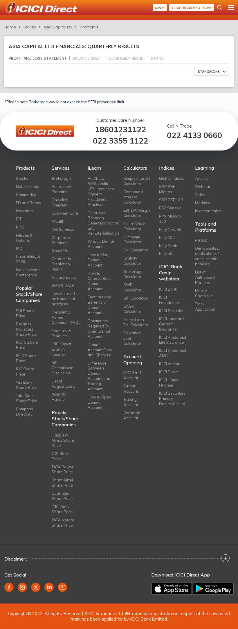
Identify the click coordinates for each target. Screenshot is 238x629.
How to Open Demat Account (99, 402)
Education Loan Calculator (132, 338)
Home (10, 27)
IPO (19, 248)
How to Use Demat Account (98, 259)
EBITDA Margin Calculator (136, 213)
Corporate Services (61, 240)
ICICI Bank (168, 289)
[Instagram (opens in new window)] (22, 587)
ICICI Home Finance (168, 382)
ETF (19, 219)
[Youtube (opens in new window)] (62, 587)
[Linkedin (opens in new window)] (49, 587)
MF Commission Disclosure (62, 367)
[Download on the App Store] (171, 589)
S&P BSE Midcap (167, 189)
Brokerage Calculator (133, 274)
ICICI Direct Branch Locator (61, 349)
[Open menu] (231, 7)
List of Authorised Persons (205, 277)
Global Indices (171, 178)
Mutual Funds (27, 186)
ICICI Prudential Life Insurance (172, 340)
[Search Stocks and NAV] (219, 7)
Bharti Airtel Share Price (62, 482)
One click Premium (60, 202)
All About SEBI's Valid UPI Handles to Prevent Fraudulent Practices (101, 191)
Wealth (58, 221)
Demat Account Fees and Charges (100, 349)
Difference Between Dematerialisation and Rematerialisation (101, 223)
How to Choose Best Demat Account (99, 281)
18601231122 (120, 129)
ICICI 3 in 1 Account (132, 375)
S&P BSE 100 (171, 199)
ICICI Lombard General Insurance (171, 323)
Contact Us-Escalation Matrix (62, 263)
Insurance (25, 211)
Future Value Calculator (134, 226)
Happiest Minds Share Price (63, 440)
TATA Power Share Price (62, 469)
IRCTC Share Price (27, 345)
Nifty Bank (168, 245)
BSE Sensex (170, 208)
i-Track (201, 240)
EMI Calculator (135, 250)
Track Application (205, 306)
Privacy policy (64, 277)
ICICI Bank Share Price (62, 509)
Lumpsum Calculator (132, 239)
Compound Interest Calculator (133, 196)
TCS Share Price (61, 456)
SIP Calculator (135, 298)
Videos (201, 194)
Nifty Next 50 (170, 229)
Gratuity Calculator (132, 261)
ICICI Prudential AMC (172, 353)
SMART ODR (63, 285)
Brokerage (61, 178)
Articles (202, 178)
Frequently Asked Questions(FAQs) (65, 317)
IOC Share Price (25, 371)
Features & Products (61, 333)
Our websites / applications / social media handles (208, 256)
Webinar (202, 186)
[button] (211, 71)
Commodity (26, 194)
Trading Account (130, 402)
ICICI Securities (172, 310)
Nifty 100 (167, 237)
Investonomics (208, 211)
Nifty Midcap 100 (170, 219)
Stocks (30, 27)
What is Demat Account (101, 244)
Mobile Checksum (204, 293)
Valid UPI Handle (59, 397)
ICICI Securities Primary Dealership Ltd (172, 398)
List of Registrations (63, 384)
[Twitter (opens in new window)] (35, 587)
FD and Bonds (28, 202)
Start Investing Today (192, 8)
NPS (20, 227)
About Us (60, 250)
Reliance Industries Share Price (26, 329)
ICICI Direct (168, 371)
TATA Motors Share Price (63, 523)
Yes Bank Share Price (26, 385)
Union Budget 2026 (28, 259)
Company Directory (24, 411)
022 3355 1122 (120, 141)
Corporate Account (132, 415)
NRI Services (63, 229)
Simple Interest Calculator (136, 181)
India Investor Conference (28, 272)
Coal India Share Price (62, 496)
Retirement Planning (61, 189)
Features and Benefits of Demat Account (99, 305)
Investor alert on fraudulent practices (63, 298)
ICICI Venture (170, 363)
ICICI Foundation (169, 300)
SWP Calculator (132, 287)
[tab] (40, 58)
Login (160, 8)
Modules (202, 202)
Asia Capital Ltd (58, 27)
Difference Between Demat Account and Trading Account (99, 376)
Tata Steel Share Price (26, 398)
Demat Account (130, 389)
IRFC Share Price (26, 358)
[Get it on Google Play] (213, 589)
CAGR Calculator (132, 309)
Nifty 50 (165, 253)
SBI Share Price (25, 313)
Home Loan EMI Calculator (135, 322)
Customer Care (65, 213)
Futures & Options (24, 238)
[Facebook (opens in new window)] (9, 587)
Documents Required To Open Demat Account (99, 328)
